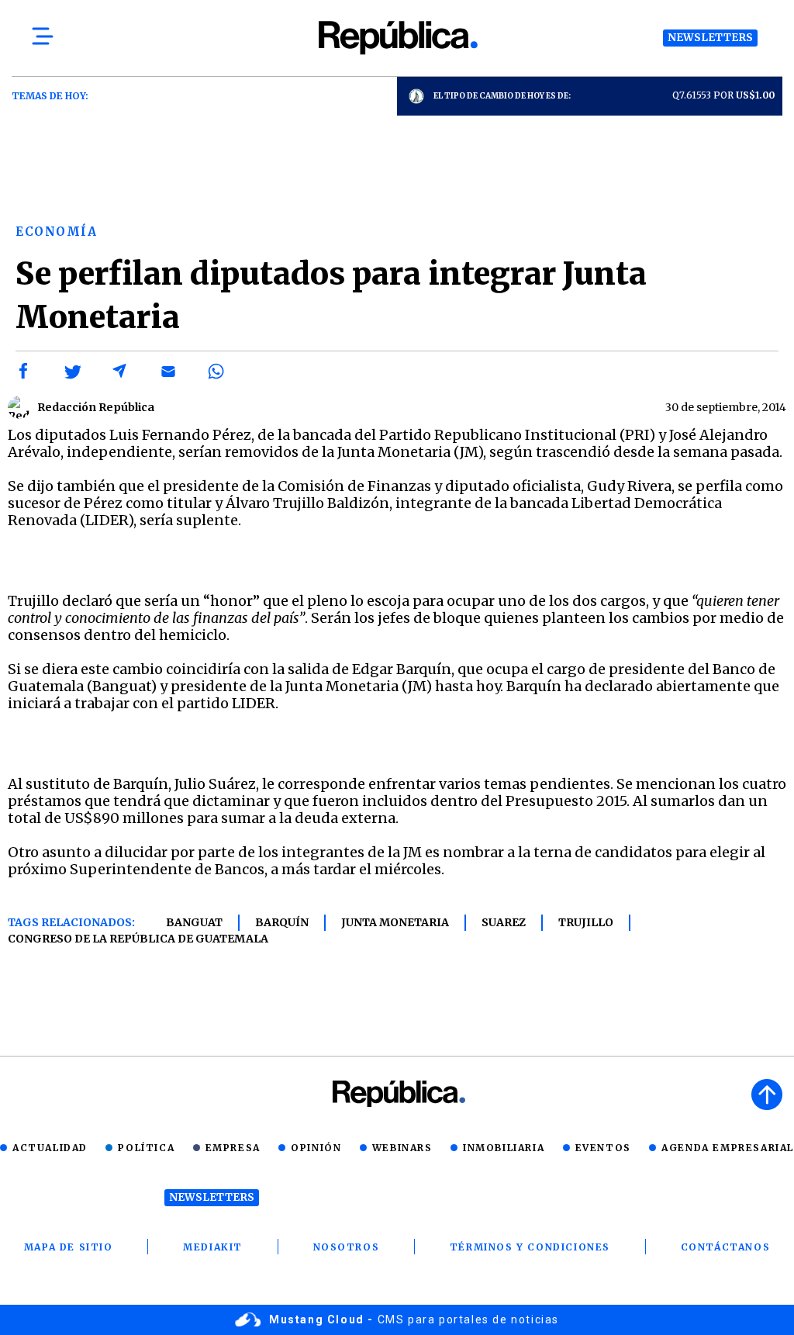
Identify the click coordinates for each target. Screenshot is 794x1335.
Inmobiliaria (503, 1147)
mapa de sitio (68, 1247)
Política (146, 1147)
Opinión (316, 1147)
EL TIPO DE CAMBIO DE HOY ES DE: (502, 96)
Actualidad (50, 1147)
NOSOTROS (346, 1247)
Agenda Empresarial (727, 1147)
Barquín (282, 922)
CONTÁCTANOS (726, 1247)
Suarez (504, 922)
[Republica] (397, 37)
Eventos (603, 1147)
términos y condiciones (530, 1247)
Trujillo (585, 922)
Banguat (194, 922)
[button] (24, 371)
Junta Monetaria (395, 922)
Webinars (402, 1147)
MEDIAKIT (213, 1247)
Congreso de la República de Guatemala (138, 939)
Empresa (233, 1147)
